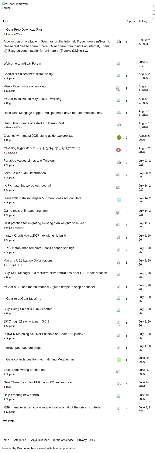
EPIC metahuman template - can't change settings (39, 248)
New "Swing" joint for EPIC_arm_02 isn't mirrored (38, 382)
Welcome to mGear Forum (22, 63)
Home (5, 439)
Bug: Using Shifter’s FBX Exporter (28, 309)
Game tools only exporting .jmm (26, 210)
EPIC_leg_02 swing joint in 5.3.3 (26, 321)
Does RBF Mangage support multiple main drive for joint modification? (53, 113)
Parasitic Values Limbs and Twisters (29, 160)
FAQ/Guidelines (39, 439)
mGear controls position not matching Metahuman (39, 359)
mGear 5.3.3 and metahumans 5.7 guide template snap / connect (49, 287)
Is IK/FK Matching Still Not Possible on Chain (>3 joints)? (44, 334)
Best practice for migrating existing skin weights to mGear (45, 223)
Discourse (23, 448)
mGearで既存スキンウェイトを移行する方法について (42, 148)
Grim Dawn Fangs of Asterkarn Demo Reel (34, 123)
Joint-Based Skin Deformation (25, 173)
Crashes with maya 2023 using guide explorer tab (38, 135)
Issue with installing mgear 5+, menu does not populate (42, 198)
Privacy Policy (86, 439)
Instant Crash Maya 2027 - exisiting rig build (35, 235)
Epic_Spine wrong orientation (24, 370)
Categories (19, 439)
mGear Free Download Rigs (23, 29)
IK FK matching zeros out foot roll (27, 185)
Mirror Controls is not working (25, 86)
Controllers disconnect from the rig (28, 74)
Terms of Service (63, 439)
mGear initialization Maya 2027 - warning (32, 99)
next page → (10, 420)
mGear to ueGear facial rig (22, 298)
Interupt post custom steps (22, 348)
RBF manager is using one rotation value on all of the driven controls (52, 407)
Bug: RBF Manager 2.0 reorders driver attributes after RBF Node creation (55, 273)
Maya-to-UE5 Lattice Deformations (28, 260)
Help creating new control (22, 395)
